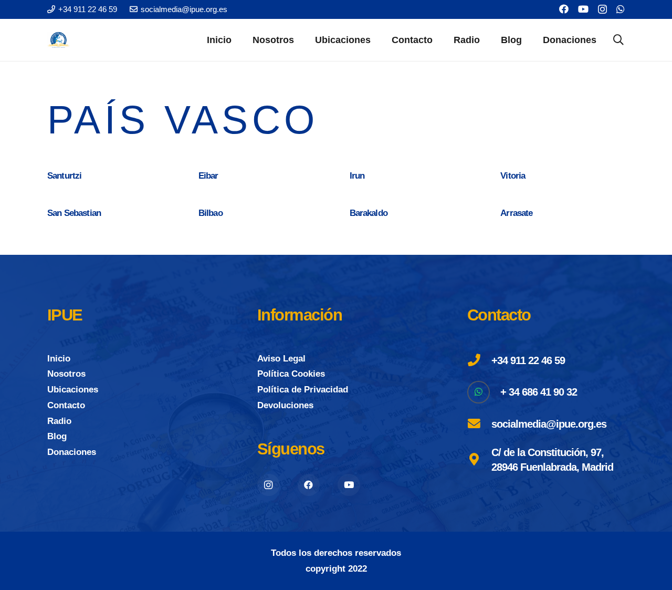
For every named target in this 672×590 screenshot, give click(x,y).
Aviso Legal (281, 359)
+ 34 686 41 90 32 (538, 392)
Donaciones (71, 452)
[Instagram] (602, 9)
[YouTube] (583, 9)
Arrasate (516, 213)
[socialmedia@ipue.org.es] (479, 424)
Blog (57, 436)
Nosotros (66, 374)
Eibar (208, 176)
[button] (302, 40)
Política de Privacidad (302, 390)
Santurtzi (64, 176)
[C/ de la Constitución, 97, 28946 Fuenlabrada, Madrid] (479, 459)
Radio (59, 421)
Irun (357, 176)
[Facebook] (564, 9)
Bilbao (210, 213)
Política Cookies (291, 374)
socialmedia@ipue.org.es (548, 424)
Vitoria (512, 176)
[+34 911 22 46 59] (479, 360)
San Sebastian (74, 213)
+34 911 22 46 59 (528, 360)
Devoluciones (285, 405)
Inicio (58, 359)
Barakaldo (368, 213)
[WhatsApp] (620, 9)
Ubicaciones (72, 390)
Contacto (66, 405)
